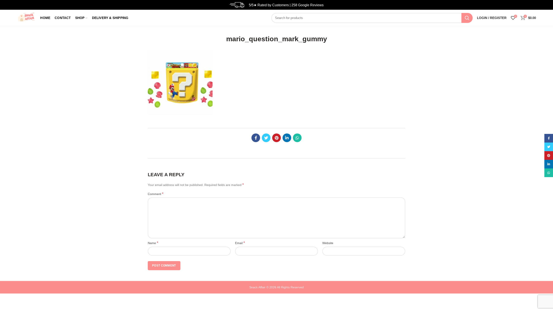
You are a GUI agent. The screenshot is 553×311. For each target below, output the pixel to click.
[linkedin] (287, 137)
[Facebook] (255, 137)
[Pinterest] (276, 137)
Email (240, 243)
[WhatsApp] (297, 137)
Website (327, 243)
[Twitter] (266, 137)
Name (153, 243)
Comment (155, 194)
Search (467, 18)
